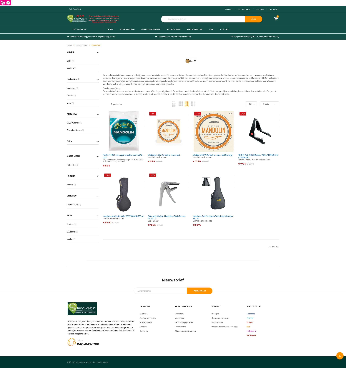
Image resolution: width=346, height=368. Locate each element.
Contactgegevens (148, 318)
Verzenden (179, 318)
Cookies (143, 327)
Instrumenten (82, 45)
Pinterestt (251, 335)
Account (228, 9)
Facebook (251, 314)
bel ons (80, 340)
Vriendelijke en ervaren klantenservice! (174, 37)
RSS (248, 327)
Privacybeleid (146, 322)
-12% (107, 175)
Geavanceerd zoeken (221, 318)
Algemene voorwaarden (185, 331)
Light (73, 61)
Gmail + (250, 322)
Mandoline (77, 88)
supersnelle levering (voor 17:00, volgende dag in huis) (93, 37)
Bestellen (179, 314)
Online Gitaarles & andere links (225, 327)
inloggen (215, 314)
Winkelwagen (217, 322)
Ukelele (74, 95)
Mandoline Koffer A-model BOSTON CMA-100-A (123, 216)
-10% (152, 114)
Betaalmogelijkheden (184, 322)
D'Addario (76, 232)
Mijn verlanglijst (244, 9)
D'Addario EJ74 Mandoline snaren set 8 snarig (212, 155)
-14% (198, 114)
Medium (74, 68)
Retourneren (180, 327)
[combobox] (211, 19)
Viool (73, 103)
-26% (153, 175)
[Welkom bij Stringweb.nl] (94, 19)
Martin (74, 239)
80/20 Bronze (77, 123)
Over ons (143, 314)
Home (110, 30)
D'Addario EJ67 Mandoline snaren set (164, 155)
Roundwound (77, 204)
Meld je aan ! (200, 291)
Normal (74, 185)
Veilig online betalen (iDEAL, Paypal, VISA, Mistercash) (256, 37)
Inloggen (260, 9)
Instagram (251, 331)
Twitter (250, 318)
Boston (76, 224)
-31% (243, 114)
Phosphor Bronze (79, 130)
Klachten (144, 331)
